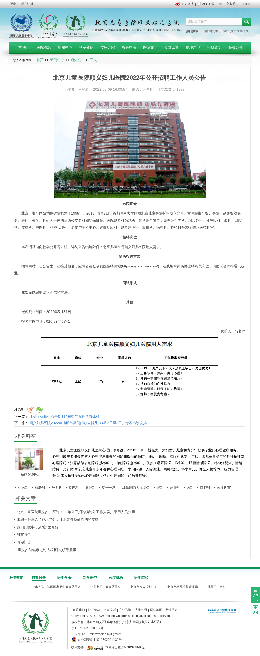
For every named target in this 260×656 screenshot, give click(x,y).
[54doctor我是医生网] (96, 647)
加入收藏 (229, 4)
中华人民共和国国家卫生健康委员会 (56, 587)
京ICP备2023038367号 (87, 628)
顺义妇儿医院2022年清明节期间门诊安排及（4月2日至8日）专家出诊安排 (88, 423)
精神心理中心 (30, 474)
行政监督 (39, 578)
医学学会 (64, 578)
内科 (181, 220)
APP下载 (208, 4)
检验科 (176, 227)
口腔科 (205, 488)
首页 (40, 60)
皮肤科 (26, 227)
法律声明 (141, 610)
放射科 (147, 227)
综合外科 (109, 488)
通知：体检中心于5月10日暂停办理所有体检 (64, 417)
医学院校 (141, 578)
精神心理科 (59, 227)
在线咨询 (125, 610)
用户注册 (27, 4)
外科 (199, 220)
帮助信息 (172, 610)
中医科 (41, 227)
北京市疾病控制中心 (144, 587)
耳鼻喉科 (213, 220)
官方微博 (188, 4)
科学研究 (90, 578)
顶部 (255, 609)
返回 (255, 595)
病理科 (161, 227)
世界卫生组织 (216, 587)
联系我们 (79, 610)
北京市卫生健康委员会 (105, 587)
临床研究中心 (212, 31)
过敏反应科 (108, 227)
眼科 (227, 220)
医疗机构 (116, 578)
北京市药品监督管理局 (182, 587)
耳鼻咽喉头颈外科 (136, 488)
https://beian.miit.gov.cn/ (106, 634)
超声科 (133, 227)
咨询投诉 (110, 610)
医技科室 (207, 227)
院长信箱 (94, 610)
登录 (13, 4)
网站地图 (156, 610)
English (245, 4)
